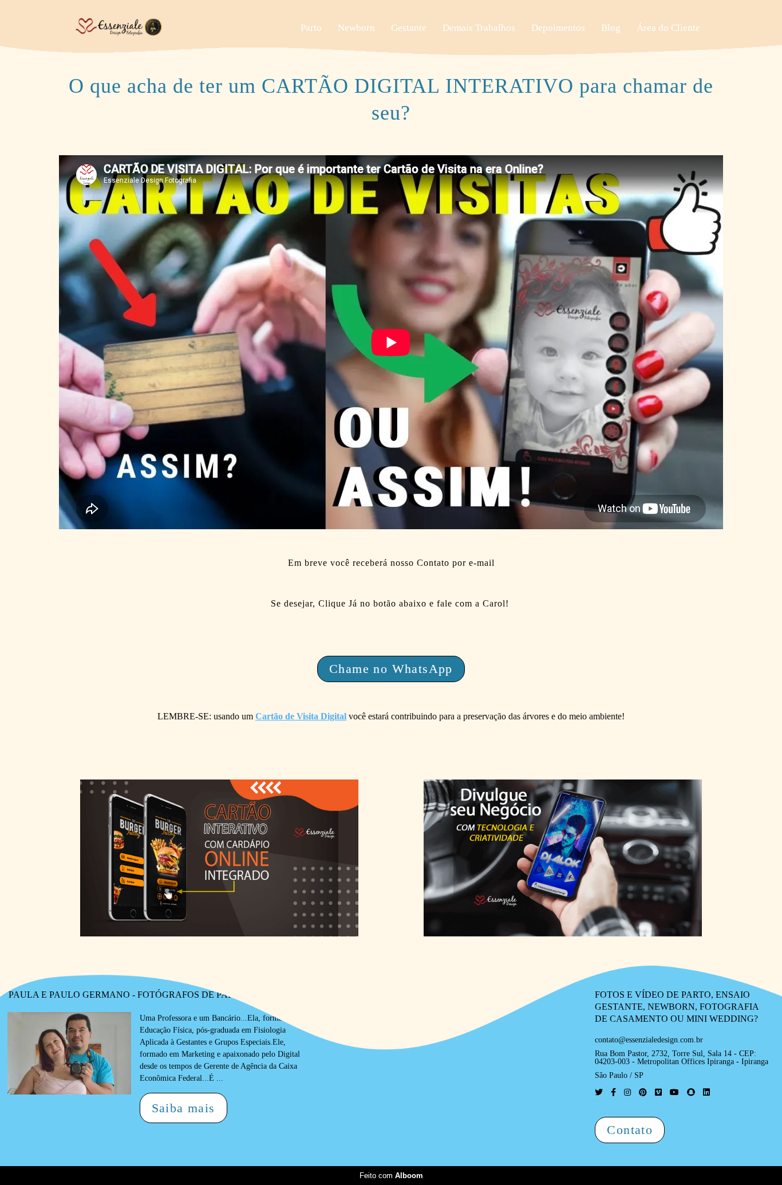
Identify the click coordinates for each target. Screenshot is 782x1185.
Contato (630, 1130)
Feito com (391, 1175)
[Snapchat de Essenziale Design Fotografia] (691, 1092)
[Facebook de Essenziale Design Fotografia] (613, 1092)
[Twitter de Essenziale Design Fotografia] (599, 1092)
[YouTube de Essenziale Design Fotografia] (674, 1092)
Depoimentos (558, 27)
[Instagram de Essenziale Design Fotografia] (627, 1092)
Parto (311, 27)
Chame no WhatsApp (391, 669)
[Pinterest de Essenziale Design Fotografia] (643, 1092)
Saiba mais (183, 1108)
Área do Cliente (668, 27)
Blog (611, 27)
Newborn (356, 27)
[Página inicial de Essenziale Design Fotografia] (154, 27)
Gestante (408, 27)
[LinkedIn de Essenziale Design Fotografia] (706, 1092)
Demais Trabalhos (479, 27)
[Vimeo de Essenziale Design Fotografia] (658, 1092)
